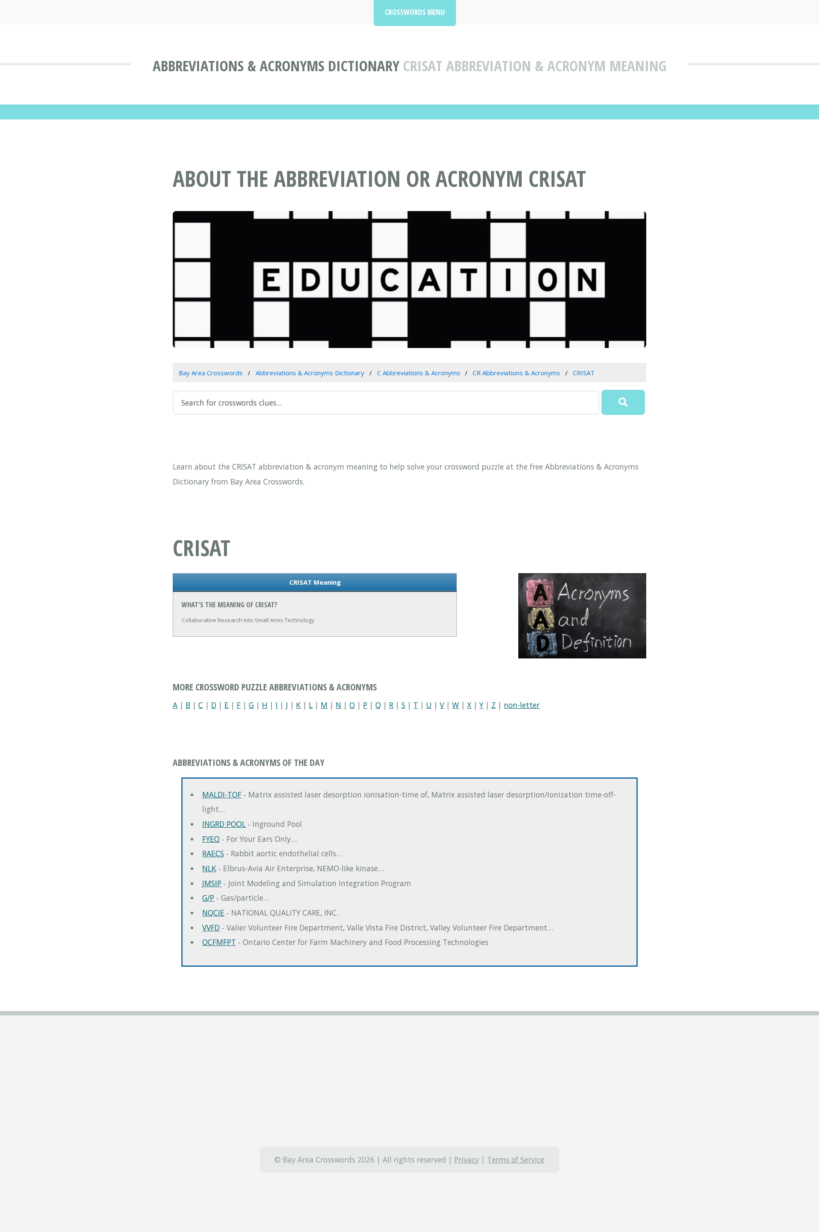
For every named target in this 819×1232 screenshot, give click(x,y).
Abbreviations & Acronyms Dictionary (276, 65)
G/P (208, 898)
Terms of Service (515, 1159)
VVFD (211, 927)
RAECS (213, 853)
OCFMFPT (219, 942)
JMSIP (211, 883)
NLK (209, 868)
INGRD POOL (224, 824)
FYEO (211, 839)
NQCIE (213, 912)
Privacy (466, 1159)
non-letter (522, 705)
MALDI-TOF (221, 794)
